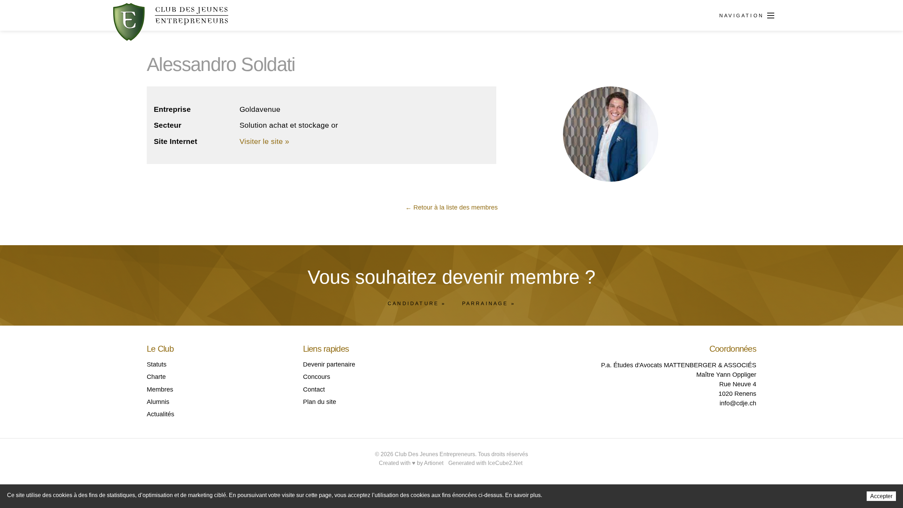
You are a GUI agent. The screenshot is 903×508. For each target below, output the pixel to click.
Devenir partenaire (329, 364)
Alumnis (158, 401)
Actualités (160, 414)
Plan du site (319, 401)
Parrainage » (488, 303)
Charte (156, 376)
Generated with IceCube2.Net (485, 463)
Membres (160, 389)
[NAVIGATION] (770, 16)
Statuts (156, 364)
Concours (316, 376)
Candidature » (417, 303)
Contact (314, 389)
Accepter (881, 496)
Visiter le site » (264, 141)
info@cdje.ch (738, 403)
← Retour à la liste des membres (451, 207)
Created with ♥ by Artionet (411, 463)
